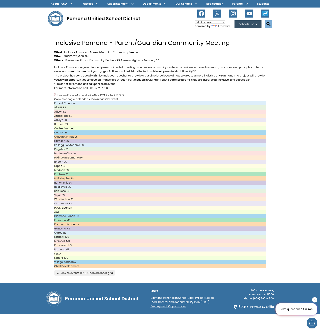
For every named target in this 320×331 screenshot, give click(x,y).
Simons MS (61, 258)
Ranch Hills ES (63, 183)
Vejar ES (59, 195)
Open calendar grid (100, 273)
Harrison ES (61, 141)
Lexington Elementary (68, 157)
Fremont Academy (66, 224)
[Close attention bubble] (314, 299)
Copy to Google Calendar (71, 99)
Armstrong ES (63, 116)
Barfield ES (61, 124)
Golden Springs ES (66, 137)
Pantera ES (61, 174)
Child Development (67, 266)
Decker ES (61, 132)
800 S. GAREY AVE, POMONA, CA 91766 (261, 292)
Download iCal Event (104, 99)
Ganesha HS (62, 228)
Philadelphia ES (64, 178)
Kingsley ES (61, 149)
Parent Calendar (65, 103)
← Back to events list (70, 273)
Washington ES (64, 199)
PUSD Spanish (63, 208)
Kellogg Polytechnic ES (69, 145)
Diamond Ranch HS (66, 216)
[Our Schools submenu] (186, 4)
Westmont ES (63, 203)
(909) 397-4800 (263, 298)
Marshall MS (62, 241)
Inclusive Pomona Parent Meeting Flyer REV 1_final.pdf (86, 95)
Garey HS (60, 233)
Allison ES (60, 112)
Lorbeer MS (61, 237)
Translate (224, 26)
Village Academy (65, 262)
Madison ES (61, 170)
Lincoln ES (60, 162)
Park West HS (63, 245)
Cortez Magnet (64, 128)
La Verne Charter (65, 153)
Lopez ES (60, 166)
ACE (57, 212)
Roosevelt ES (62, 187)
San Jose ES (62, 191)
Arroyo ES (60, 120)
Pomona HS (61, 249)
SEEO (57, 254)
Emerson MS (62, 220)
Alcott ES (60, 107)
